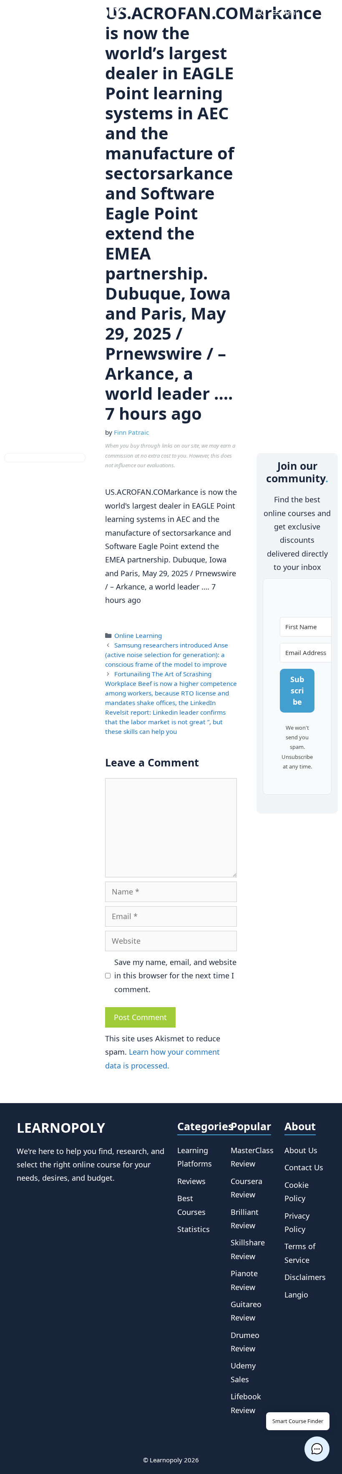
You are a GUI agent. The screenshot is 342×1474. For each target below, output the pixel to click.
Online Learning (138, 635)
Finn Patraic (131, 432)
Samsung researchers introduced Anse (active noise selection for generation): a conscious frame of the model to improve (166, 654)
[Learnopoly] (78, 12)
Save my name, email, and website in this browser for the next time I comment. (175, 975)
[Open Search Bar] (259, 12)
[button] (316, 1448)
